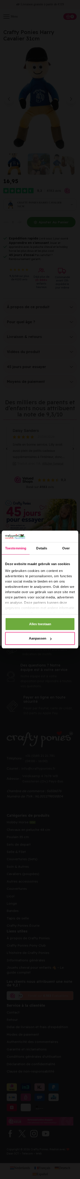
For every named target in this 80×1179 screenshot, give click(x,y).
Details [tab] (41, 548)
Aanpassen (37, 638)
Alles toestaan (40, 624)
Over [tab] (66, 548)
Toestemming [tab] (15, 548)
